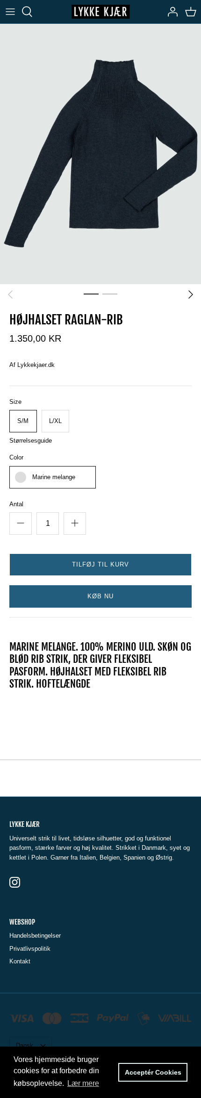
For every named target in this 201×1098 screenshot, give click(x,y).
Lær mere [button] (83, 1083)
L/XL (55, 420)
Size (15, 401)
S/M (23, 420)
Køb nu (100, 596)
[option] (100, 154)
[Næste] (190, 294)
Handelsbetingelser (35, 935)
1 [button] (91, 293)
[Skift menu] (10, 11)
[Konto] (170, 11)
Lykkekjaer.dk (36, 364)
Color (16, 457)
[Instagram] (14, 882)
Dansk (24, 1045)
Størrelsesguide (30, 440)
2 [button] (109, 293)
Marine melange (53, 477)
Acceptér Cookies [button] (153, 1072)
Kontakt (19, 961)
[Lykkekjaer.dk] (101, 12)
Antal (16, 504)
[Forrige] (10, 294)
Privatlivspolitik (29, 948)
